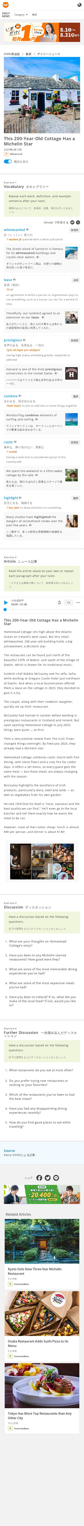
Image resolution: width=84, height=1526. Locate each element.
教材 (34, 14)
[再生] (6, 602)
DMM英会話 (12, 54)
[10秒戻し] (59, 602)
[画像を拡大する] (42, 95)
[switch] (8, 161)
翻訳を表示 (21, 161)
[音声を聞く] (27, 230)
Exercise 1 (10, 182)
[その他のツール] (78, 602)
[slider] (5, 609)
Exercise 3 (10, 903)
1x (68, 602)
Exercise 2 (10, 557)
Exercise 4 (10, 1028)
